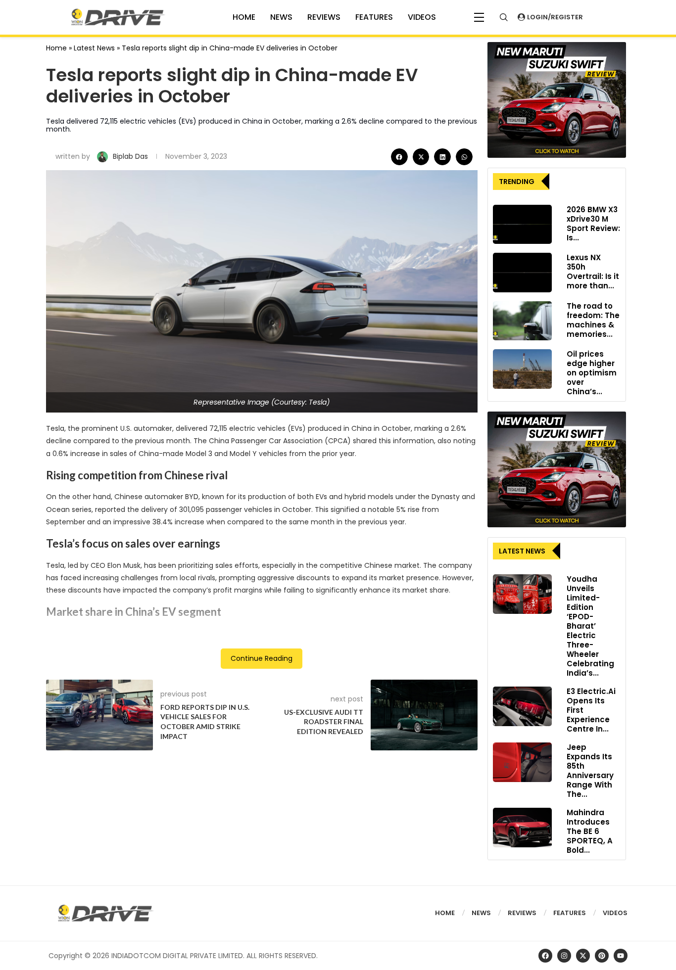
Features (374, 17)
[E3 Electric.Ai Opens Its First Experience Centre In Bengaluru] (522, 706)
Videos (615, 913)
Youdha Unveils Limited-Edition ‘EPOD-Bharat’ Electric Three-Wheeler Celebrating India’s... (590, 626)
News (281, 17)
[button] (399, 156)
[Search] (504, 17)
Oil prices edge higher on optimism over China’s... (592, 373)
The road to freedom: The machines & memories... (593, 320)
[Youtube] (621, 956)
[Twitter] (583, 956)
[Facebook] (545, 956)
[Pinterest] (602, 956)
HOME (244, 17)
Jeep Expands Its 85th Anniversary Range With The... (590, 770)
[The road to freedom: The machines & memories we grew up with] (522, 321)
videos (422, 17)
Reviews (323, 17)
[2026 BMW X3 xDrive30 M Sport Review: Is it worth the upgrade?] (522, 224)
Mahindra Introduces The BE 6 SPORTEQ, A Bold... (590, 831)
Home (56, 48)
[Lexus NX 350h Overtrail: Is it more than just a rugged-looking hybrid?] (522, 272)
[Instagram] (564, 956)
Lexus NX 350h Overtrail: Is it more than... (593, 271)
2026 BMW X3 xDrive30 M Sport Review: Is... (593, 223)
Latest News (94, 48)
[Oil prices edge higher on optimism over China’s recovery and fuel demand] (522, 369)
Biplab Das (131, 156)
